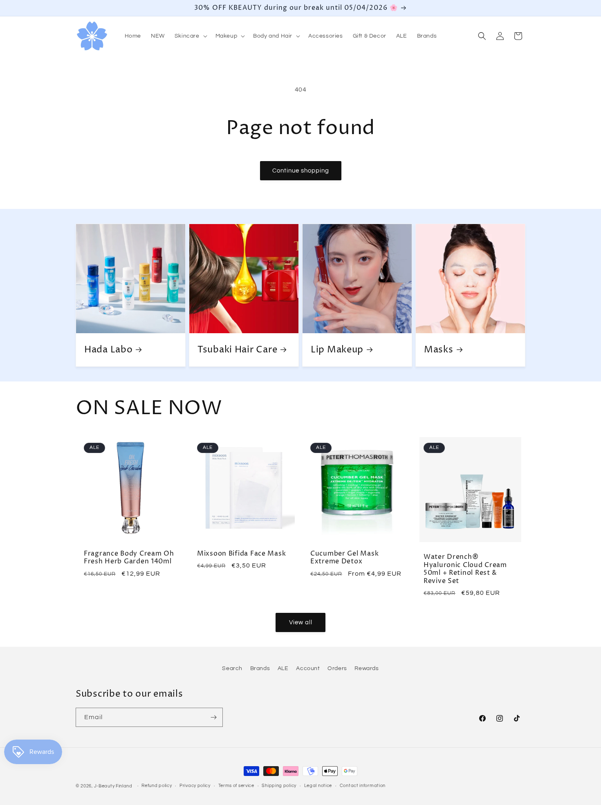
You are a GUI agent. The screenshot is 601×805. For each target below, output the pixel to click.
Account (308, 668)
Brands (260, 668)
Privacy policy (195, 785)
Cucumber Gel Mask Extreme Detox (344, 558)
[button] (190, 36)
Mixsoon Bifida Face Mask (241, 554)
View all (300, 622)
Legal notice (318, 785)
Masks (438, 349)
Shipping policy (279, 785)
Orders (337, 668)
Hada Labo (108, 349)
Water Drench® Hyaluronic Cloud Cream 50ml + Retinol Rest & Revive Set (465, 569)
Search (232, 668)
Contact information (363, 785)
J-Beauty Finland (113, 786)
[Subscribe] (213, 717)
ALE (283, 668)
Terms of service (236, 785)
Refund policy (156, 785)
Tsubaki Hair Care (237, 349)
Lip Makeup (337, 349)
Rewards (366, 668)
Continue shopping (300, 171)
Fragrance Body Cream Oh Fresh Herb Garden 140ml (129, 558)
